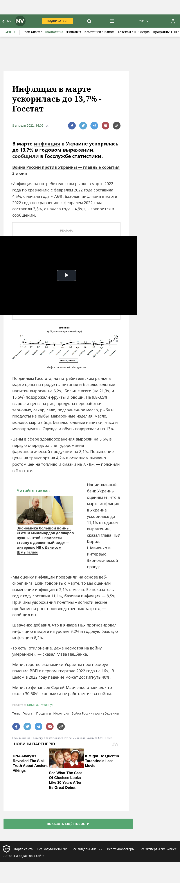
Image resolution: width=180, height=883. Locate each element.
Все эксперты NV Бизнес (157, 849)
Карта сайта (23, 849)
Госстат (28, 713)
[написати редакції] (105, 125)
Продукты (43, 713)
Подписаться (57, 21)
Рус (141, 21)
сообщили (25, 156)
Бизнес (10, 32)
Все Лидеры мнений (87, 849)
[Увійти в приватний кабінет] (173, 21)
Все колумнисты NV (52, 849)
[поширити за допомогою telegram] (94, 125)
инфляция (47, 143)
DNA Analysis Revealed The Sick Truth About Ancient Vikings (30, 780)
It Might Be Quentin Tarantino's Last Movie (102, 778)
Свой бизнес (32, 32)
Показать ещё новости (68, 824)
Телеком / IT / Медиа (133, 32)
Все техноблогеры (121, 849)
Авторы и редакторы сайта (24, 856)
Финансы (73, 32)
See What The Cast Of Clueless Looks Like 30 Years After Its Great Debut (65, 780)
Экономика (54, 32)
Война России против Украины (95, 713)
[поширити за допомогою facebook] (72, 125)
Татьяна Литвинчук (40, 705)
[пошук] (89, 21)
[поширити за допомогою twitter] (83, 125)
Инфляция (61, 713)
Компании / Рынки (99, 32)
